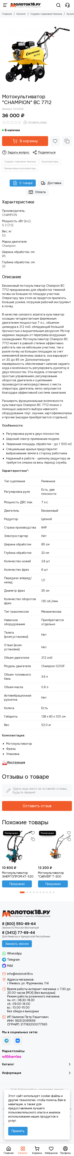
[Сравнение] (67, 141)
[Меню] (5, 5)
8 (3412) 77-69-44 (18, 932)
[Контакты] (67, 5)
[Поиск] (58, 5)
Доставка (54, 183)
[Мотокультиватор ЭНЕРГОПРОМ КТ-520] (19, 847)
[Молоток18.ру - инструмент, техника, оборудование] (25, 5)
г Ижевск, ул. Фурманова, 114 (28, 983)
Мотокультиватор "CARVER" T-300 (51, 874)
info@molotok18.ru (20, 974)
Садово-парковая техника (46, 14)
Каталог (21, 14)
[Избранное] (55, 141)
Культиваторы (50, 161)
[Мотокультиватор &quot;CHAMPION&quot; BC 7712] (37, 55)
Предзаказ (17, 884)
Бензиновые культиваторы (20, 168)
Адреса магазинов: (20, 979)
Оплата (40, 192)
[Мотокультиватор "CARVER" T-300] (55, 847)
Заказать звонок (17, 944)
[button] (22, 892)
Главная (7, 14)
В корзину (29, 141)
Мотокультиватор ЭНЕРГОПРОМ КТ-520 (18, 874)
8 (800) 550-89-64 (19, 924)
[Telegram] (6, 1040)
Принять (17, 1131)
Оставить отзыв (37, 806)
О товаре (26, 183)
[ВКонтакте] (17, 1040)
